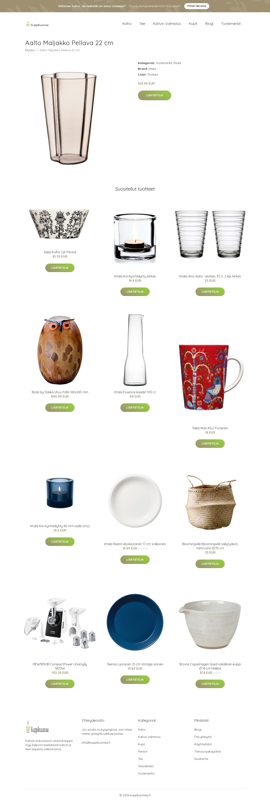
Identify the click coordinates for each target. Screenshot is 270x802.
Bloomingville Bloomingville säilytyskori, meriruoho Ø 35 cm (210, 546)
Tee (142, 23)
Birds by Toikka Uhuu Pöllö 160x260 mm (60, 392)
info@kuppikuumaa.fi (96, 742)
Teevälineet (146, 766)
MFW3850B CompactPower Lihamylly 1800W (60, 666)
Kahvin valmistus (167, 23)
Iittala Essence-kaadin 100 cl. (135, 392)
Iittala (177, 63)
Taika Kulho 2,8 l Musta (60, 252)
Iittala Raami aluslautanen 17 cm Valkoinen (135, 544)
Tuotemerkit (231, 23)
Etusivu (30, 50)
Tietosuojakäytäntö (207, 751)
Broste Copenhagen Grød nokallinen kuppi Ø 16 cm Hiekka (210, 666)
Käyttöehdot (203, 744)
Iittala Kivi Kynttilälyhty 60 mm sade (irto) (60, 526)
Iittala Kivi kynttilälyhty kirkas (135, 276)
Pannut (142, 751)
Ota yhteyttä (202, 737)
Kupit (193, 23)
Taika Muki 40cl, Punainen (210, 428)
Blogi (209, 23)
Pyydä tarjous (196, 6)
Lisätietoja (154, 95)
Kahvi (126, 23)
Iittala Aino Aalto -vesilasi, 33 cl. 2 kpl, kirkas (210, 276)
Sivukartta (201, 759)
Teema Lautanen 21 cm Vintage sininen (135, 664)
